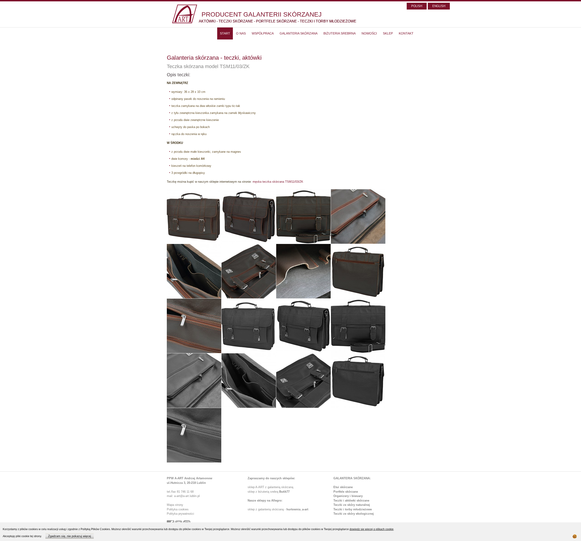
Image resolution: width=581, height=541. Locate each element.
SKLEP (388, 33)
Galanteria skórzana (299, 33)
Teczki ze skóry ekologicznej (353, 513)
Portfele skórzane (345, 491)
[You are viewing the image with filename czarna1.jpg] (249, 326)
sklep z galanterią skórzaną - (267, 509)
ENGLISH (438, 6)
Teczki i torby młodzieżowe (352, 509)
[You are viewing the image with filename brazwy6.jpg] (249, 271)
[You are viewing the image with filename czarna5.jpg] (249, 380)
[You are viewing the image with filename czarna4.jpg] (194, 380)
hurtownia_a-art (297, 509)
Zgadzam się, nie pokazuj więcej (69, 536)
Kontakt (406, 33)
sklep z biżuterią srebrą (269, 491)
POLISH (416, 6)
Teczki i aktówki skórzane (351, 500)
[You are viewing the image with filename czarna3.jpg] (358, 326)
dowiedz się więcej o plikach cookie (372, 529)
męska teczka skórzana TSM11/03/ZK (278, 181)
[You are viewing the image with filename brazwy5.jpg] (194, 271)
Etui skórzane (343, 487)
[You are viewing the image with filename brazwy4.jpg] (358, 216)
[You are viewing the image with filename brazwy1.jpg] (194, 216)
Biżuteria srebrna (339, 33)
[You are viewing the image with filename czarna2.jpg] (303, 326)
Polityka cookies (178, 509)
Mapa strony (175, 505)
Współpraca (263, 33)
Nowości (369, 33)
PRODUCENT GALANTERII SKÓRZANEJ (262, 14)
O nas (241, 33)
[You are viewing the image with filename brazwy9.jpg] (194, 326)
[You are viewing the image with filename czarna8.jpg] (194, 435)
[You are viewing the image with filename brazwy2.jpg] (249, 216)
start (225, 33)
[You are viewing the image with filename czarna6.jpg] (303, 380)
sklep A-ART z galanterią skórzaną (270, 487)
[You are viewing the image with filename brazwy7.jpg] (303, 271)
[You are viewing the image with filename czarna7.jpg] (358, 380)
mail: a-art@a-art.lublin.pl (183, 496)
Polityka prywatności (180, 513)
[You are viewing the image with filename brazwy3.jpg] (303, 216)
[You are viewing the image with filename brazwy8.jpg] (358, 271)
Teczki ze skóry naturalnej (351, 505)
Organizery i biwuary (348, 496)
